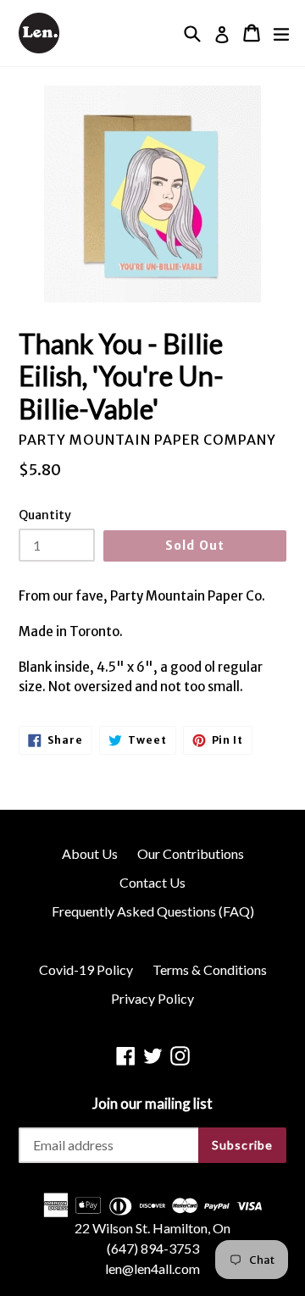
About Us (90, 853)
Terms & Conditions (209, 969)
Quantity (45, 515)
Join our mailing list (152, 1103)
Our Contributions (190, 853)
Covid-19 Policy (86, 969)
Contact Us (152, 882)
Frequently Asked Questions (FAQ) (153, 911)
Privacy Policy (152, 998)
